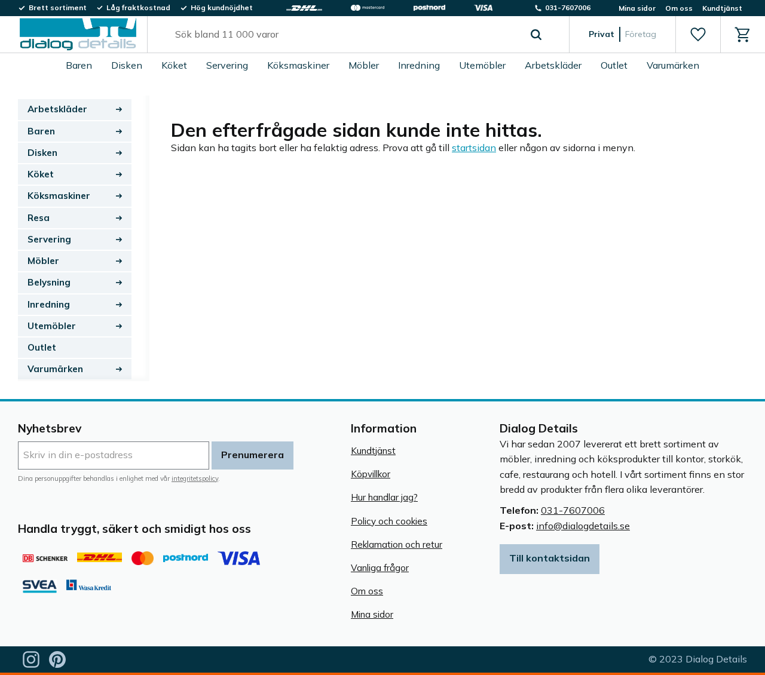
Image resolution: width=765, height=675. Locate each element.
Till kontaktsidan (549, 558)
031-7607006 (573, 510)
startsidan (474, 148)
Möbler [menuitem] (363, 65)
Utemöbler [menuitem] (482, 65)
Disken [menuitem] (126, 65)
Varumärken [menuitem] (673, 65)
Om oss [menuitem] (679, 8)
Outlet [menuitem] (614, 65)
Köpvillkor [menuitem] (370, 474)
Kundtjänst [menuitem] (722, 8)
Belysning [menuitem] (49, 282)
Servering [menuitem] (227, 65)
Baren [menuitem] (79, 65)
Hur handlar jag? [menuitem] (384, 497)
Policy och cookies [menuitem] (389, 521)
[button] (697, 34)
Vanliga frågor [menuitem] (380, 567)
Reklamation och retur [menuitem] (396, 544)
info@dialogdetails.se (583, 526)
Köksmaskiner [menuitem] (298, 65)
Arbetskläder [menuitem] (553, 65)
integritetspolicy (195, 478)
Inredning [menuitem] (419, 65)
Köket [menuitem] (174, 65)
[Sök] (536, 34)
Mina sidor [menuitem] (637, 8)
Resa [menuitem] (38, 217)
